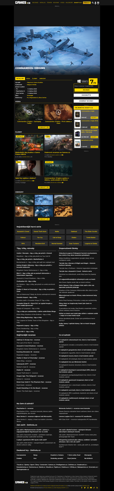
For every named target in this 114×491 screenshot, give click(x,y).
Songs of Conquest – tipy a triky (28, 308)
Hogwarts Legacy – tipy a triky (27, 325)
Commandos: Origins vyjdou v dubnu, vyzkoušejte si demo (56, 179)
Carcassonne (21, 455)
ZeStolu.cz (72, 464)
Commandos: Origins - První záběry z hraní (58, 122)
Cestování (43, 464)
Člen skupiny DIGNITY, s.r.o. (61, 487)
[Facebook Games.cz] (81, 487)
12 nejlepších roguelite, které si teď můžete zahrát (77, 353)
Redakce (38, 485)
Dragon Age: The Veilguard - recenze (30, 376)
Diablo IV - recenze (23, 370)
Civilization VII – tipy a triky (26, 281)
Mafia (57, 231)
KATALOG (43, 2)
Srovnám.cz (93, 467)
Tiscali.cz (20, 464)
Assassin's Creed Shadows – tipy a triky (31, 278)
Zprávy (26, 464)
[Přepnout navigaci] (95, 3)
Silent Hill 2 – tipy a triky (25, 331)
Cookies (44, 485)
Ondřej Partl (26, 156)
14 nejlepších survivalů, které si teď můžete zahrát (77, 390)
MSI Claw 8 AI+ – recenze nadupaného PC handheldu (78, 419)
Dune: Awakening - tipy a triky (27, 328)
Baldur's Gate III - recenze (26, 367)
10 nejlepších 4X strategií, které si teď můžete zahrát (78, 359)
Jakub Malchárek (55, 182)
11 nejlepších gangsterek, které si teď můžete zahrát (78, 350)
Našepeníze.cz (83, 467)
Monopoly (88, 455)
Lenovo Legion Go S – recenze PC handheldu (75, 416)
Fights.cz (57, 467)
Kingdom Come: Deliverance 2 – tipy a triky (32, 270)
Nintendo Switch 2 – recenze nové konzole (74, 408)
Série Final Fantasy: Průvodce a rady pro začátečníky (78, 300)
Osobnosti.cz (81, 464)
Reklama (32, 485)
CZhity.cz (73, 467)
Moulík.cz (49, 467)
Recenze (86, 90)
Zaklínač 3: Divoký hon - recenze (28, 340)
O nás (65, 485)
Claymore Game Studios (35, 82)
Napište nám (86, 485)
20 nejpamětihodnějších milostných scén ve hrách (77, 279)
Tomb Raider (91, 237)
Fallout (23, 237)
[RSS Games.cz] (97, 487)
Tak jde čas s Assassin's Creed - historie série (75, 271)
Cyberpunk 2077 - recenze (26, 364)
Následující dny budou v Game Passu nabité (27, 153)
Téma (47, 136)
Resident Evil (40, 243)
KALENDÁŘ (69, 2)
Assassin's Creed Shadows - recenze (30, 346)
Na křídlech (88, 458)
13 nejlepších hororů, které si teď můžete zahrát (76, 356)
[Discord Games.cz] (91, 487)
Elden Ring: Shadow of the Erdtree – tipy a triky (34, 314)
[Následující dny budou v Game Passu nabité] (29, 143)
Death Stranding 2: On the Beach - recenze (32, 388)
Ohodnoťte (86, 95)
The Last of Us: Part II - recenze (28, 343)
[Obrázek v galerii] (24, 200)
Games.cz (51, 464)
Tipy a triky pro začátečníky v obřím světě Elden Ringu (36, 311)
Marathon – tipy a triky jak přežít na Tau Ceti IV (33, 256)
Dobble (19, 458)
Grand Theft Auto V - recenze (27, 373)
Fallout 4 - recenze (23, 379)
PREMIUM (87, 2)
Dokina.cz (65, 467)
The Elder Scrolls (91, 231)
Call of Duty (57, 237)
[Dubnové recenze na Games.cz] (58, 143)
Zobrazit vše (44, 127)
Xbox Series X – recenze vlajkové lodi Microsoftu (34, 416)
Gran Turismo (74, 243)
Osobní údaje (50, 485)
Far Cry (40, 237)
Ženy (37, 464)
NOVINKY (56, 2)
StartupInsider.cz (23, 469)
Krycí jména (72, 458)
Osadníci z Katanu (57, 455)
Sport (32, 464)
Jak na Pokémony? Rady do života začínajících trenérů (36, 294)
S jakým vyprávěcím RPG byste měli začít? (32, 440)
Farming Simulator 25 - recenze (28, 352)
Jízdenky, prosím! (56, 458)
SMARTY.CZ (78, 2)
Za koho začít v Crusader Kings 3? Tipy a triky (33, 300)
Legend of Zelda (91, 243)
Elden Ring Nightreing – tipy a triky (29, 317)
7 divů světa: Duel (74, 455)
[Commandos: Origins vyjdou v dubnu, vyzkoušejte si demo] (58, 168)
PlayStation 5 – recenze (25, 408)
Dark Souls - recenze (24, 385)
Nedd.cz (42, 467)
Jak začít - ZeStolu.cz (27, 425)
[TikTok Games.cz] (94, 487)
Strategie (30, 95)
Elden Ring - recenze (24, 361)
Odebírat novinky (86, 101)
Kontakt (61, 485)
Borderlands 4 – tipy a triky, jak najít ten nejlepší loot (36, 262)
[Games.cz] (22, 3)
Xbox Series (42, 97)
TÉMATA (49, 2)
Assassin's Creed (23, 231)
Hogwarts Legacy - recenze (27, 355)
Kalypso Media (31, 84)
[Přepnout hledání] (92, 3)
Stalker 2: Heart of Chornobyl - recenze (31, 358)
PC (28, 97)
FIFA (23, 243)
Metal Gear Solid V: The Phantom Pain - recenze (34, 382)
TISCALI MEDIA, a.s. (49, 487)
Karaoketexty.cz (22, 467)
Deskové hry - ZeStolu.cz (28, 450)
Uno (35, 458)
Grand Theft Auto (40, 231)
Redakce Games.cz (55, 155)
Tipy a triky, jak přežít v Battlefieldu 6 (30, 259)
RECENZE (35, 2)
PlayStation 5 (33, 97)
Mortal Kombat (57, 243)
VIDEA (62, 2)
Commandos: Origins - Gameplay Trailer (29, 122)
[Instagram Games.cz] (88, 487)
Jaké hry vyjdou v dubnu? (25, 178)
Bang (35, 455)
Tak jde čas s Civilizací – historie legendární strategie (78, 268)
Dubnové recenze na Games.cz (57, 152)
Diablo (74, 237)
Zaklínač (74, 231)
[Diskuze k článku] (31, 156)
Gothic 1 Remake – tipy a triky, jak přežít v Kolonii (34, 253)
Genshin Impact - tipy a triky (27, 297)
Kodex (57, 485)
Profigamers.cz (61, 464)
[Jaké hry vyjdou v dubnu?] (29, 168)
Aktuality (20, 136)
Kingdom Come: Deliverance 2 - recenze (31, 349)
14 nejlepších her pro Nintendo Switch (73, 362)
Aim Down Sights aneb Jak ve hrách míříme (74, 282)
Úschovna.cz (33, 467)
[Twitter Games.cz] (85, 487)
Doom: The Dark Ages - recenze (28, 391)
